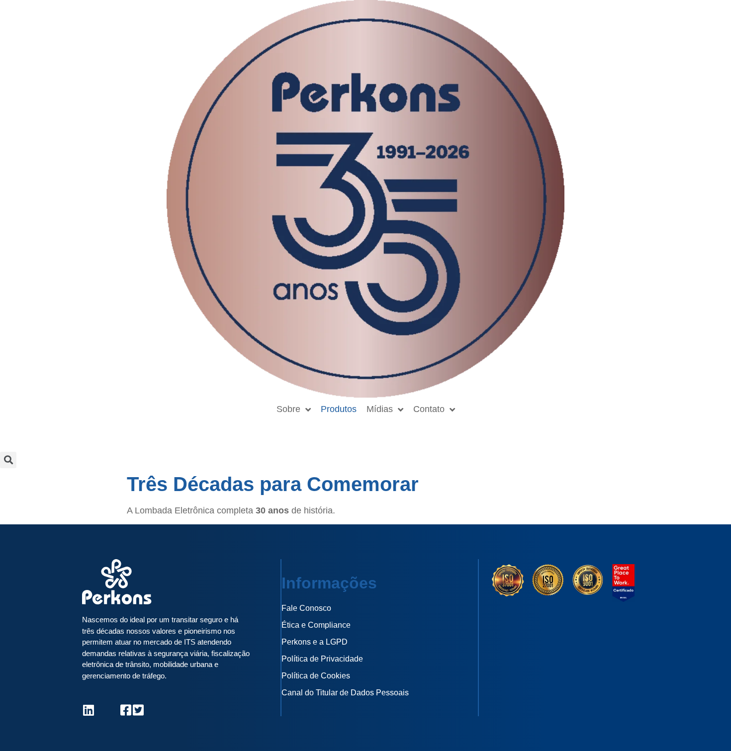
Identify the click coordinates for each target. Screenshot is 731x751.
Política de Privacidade (322, 659)
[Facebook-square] (125, 710)
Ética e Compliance (316, 625)
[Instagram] (100, 710)
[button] (8, 460)
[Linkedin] (88, 710)
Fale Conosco (306, 608)
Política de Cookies (315, 675)
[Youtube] (113, 710)
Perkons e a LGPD (314, 642)
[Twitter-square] (138, 710)
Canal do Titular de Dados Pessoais (345, 692)
